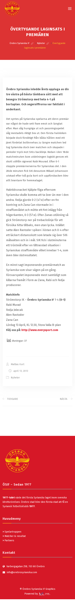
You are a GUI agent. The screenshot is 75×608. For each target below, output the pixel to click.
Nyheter (15, 377)
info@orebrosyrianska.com (22, 572)
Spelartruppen (12, 531)
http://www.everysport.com (39, 330)
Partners (8, 540)
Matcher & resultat (14, 536)
